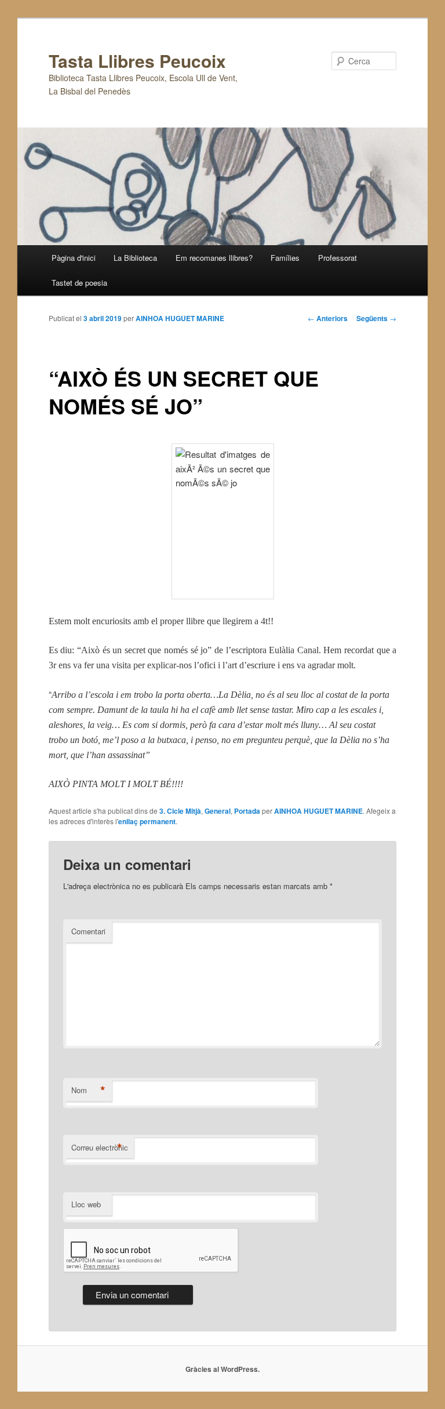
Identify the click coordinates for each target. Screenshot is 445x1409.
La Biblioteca (135, 257)
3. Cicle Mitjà (180, 811)
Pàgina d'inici (74, 257)
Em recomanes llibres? (214, 257)
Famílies (285, 257)
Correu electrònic (99, 1147)
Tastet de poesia (79, 282)
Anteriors (328, 318)
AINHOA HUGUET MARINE (180, 318)
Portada (247, 811)
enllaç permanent (147, 821)
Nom (88, 1090)
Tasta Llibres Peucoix (137, 60)
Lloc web (86, 1204)
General (218, 811)
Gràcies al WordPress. (222, 1369)
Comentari (88, 931)
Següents (376, 318)
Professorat (337, 257)
